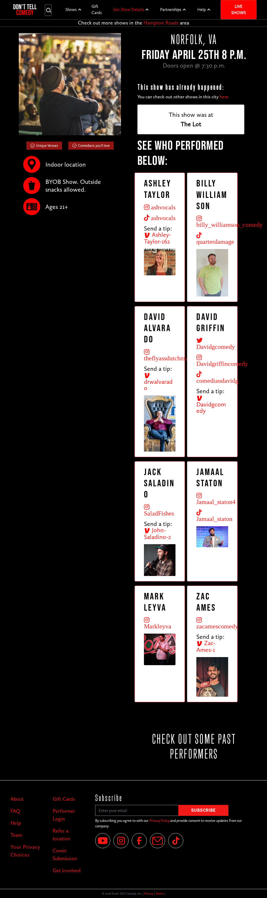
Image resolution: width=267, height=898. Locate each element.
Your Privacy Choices (25, 851)
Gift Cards (97, 9)
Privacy (148, 893)
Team (16, 835)
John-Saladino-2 (157, 533)
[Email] (157, 840)
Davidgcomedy (211, 407)
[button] (73, 9)
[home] (25, 9)
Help (201, 9)
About (16, 799)
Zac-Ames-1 (205, 646)
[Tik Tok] (175, 840)
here (224, 97)
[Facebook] (139, 840)
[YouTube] (102, 840)
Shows (71, 9)
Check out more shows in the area (133, 23)
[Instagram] (121, 840)
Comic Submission (65, 854)
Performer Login (64, 815)
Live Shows (238, 9)
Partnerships (170, 9)
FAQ (15, 811)
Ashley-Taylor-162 (157, 238)
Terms (160, 893)
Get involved (67, 870)
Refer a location (61, 835)
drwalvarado (158, 385)
